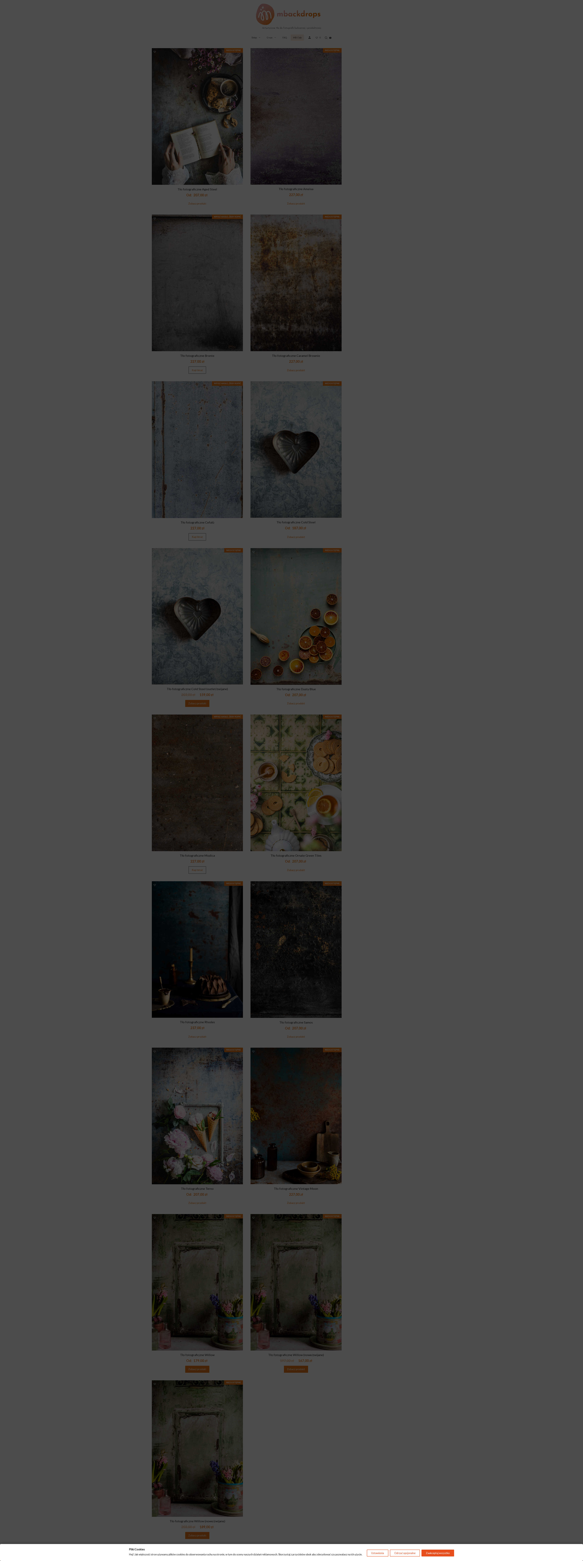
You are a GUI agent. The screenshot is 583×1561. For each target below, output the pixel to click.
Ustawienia (377, 1553)
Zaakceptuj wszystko (438, 1553)
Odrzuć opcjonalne (405, 1553)
